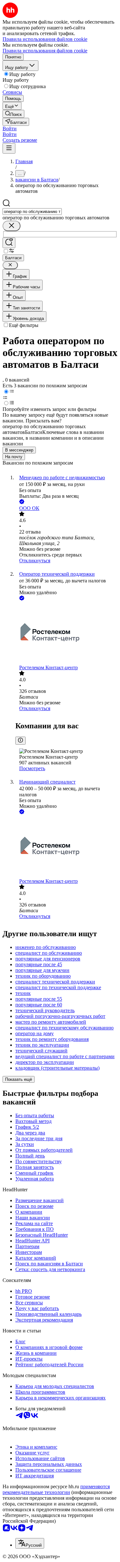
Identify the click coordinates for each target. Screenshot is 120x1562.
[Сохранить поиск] (9, 243)
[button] (10, 128)
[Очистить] (11, 226)
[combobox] (32, 211)
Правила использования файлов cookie (45, 50)
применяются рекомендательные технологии (56, 1489)
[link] (13, 114)
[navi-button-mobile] (9, 148)
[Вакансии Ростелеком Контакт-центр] (66, 633)
